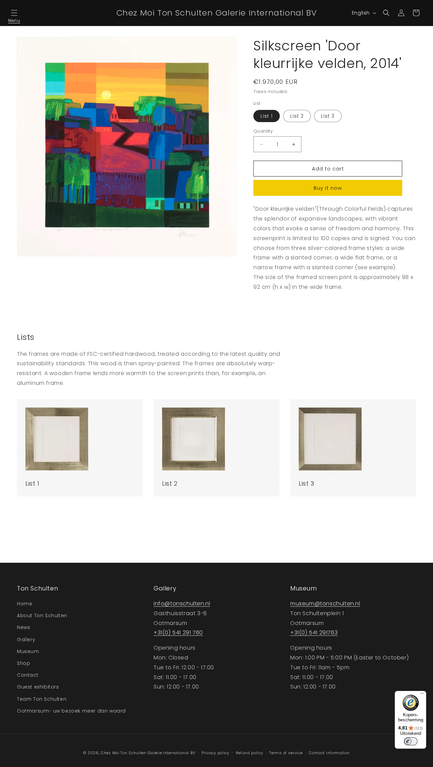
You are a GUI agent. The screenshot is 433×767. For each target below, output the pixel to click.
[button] (14, 12)
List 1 (266, 116)
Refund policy (249, 753)
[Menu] (422, 695)
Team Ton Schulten (41, 699)
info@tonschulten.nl (182, 603)
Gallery (26, 639)
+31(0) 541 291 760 (178, 632)
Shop (23, 663)
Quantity (263, 131)
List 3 (328, 116)
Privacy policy (215, 753)
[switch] (410, 741)
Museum (28, 651)
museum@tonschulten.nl (325, 603)
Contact (27, 675)
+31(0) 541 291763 (314, 632)
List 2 (297, 116)
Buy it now (328, 187)
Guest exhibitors (38, 686)
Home (24, 603)
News (23, 627)
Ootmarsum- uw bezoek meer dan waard (71, 710)
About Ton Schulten (42, 615)
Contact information (329, 753)
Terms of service (285, 753)
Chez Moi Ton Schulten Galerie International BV (148, 753)
